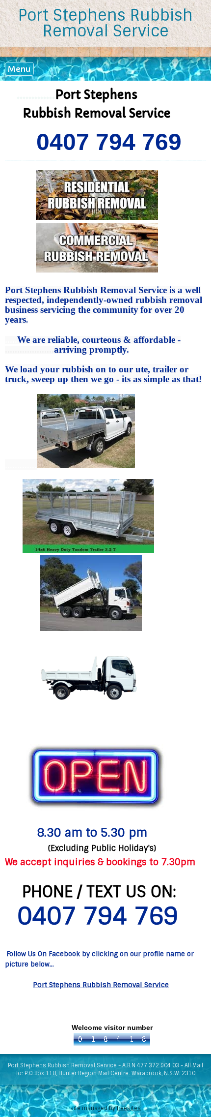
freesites (129, 1108)
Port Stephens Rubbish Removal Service (105, 23)
